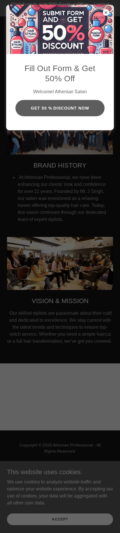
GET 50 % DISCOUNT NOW (60, 108)
